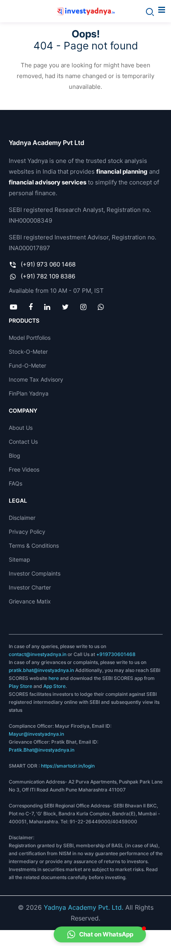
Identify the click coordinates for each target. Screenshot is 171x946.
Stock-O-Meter (28, 351)
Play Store (20, 686)
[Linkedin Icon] (47, 306)
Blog (14, 455)
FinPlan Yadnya (29, 393)
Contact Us (23, 441)
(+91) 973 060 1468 (48, 264)
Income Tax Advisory (36, 379)
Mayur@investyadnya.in (36, 734)
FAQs (15, 483)
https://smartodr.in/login (68, 766)
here (54, 678)
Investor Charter (30, 587)
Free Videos (24, 469)
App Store (54, 686)
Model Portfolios (30, 337)
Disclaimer (22, 517)
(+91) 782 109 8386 (48, 276)
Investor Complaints (34, 573)
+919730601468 (116, 654)
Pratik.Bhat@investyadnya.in (41, 750)
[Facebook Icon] (30, 306)
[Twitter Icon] (65, 306)
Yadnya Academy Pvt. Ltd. (83, 907)
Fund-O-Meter (27, 365)
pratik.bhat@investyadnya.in (41, 670)
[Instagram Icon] (83, 306)
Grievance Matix (30, 601)
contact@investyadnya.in (37, 654)
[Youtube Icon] (14, 306)
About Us (21, 427)
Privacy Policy (27, 531)
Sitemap (19, 559)
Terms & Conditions (34, 545)
